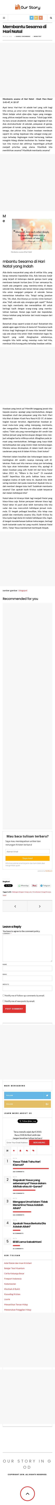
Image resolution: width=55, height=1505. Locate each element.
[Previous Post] (15, 906)
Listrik (7, 1299)
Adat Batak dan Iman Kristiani (18, 1263)
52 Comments (18, 1248)
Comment (7, 933)
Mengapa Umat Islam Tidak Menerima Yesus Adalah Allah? (30, 1205)
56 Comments (18, 1233)
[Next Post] (40, 906)
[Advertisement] (27, 70)
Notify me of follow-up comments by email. (24, 995)
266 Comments (18, 1171)
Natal (4, 895)
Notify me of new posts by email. (20, 1001)
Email (5, 974)
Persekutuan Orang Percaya (41, 892)
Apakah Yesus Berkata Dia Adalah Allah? (29, 1225)
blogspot (23, 590)
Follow (9, 1095)
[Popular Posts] (7, 1151)
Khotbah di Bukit (12, 1289)
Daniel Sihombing (23, 36)
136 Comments (18, 1215)
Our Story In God (27, 1464)
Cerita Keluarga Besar (14, 1273)
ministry (37, 36)
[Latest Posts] (20, 1151)
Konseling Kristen (12, 1294)
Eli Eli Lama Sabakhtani (27, 1241)
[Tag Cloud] (33, 1151)
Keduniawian (10, 1283)
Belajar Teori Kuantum (14, 1268)
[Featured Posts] (14, 1151)
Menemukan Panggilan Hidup (17, 1309)
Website (6, 984)
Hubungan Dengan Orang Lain (22, 892)
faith (15, 1158)
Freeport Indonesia (12, 1278)
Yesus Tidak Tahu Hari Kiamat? (26, 1163)
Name (5, 964)
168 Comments (18, 1193)
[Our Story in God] (27, 7)
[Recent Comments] (27, 1151)
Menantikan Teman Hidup (16, 1304)
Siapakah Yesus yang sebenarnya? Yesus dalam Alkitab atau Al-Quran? (29, 1183)
